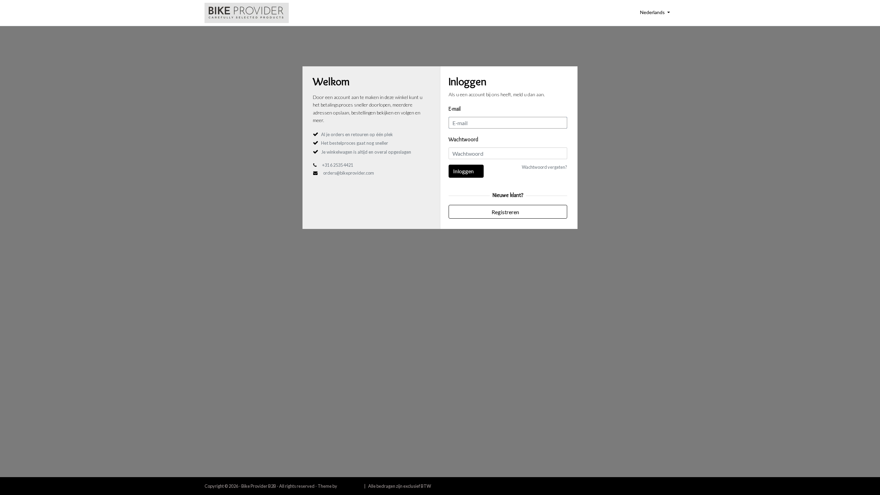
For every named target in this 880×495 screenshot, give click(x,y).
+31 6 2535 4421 (337, 165)
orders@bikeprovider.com (348, 173)
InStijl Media (349, 486)
